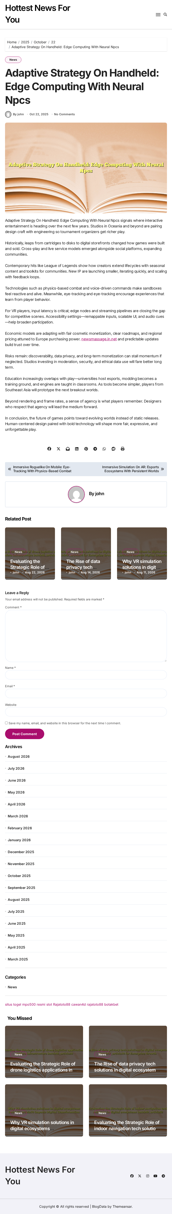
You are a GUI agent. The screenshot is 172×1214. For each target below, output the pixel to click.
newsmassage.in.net (99, 339)
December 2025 (21, 852)
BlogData (99, 1206)
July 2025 (16, 911)
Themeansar (122, 1206)
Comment (13, 607)
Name (10, 667)
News (13, 59)
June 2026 (17, 780)
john (99, 493)
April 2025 (16, 947)
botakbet (111, 1004)
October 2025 (19, 876)
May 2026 (16, 792)
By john (18, 114)
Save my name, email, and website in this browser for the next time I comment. (65, 723)
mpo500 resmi (33, 1004)
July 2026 (16, 768)
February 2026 (20, 828)
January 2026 (19, 840)
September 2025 (21, 888)
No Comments (64, 114)
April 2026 (16, 804)
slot (49, 1004)
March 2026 (18, 816)
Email (10, 686)
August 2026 (19, 756)
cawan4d (78, 1004)
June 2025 (17, 923)
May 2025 (16, 935)
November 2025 (21, 864)
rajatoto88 (95, 1004)
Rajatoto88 (61, 1004)
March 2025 (18, 959)
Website (10, 704)
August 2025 (19, 899)
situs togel (13, 1004)
